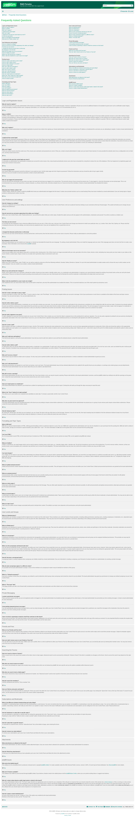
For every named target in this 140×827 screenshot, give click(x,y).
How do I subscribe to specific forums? (78, 70)
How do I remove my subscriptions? (77, 72)
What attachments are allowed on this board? (79, 77)
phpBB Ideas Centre (71, 773)
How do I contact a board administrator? (78, 88)
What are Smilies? (6, 86)
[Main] (11, 4)
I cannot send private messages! (76, 42)
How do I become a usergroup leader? (78, 33)
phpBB (29, 243)
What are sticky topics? (7, 92)
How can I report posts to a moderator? (11, 73)
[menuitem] (130, 11)
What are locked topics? (7, 93)
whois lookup (108, 782)
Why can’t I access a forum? (8, 69)
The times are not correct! (8, 46)
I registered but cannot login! (8, 31)
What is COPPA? (6, 28)
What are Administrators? (75, 27)
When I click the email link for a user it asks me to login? (15, 55)
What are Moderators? (74, 28)
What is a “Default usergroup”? (76, 36)
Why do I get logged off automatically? (11, 37)
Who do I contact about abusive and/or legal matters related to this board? (86, 86)
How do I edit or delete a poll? (9, 68)
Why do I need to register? (8, 27)
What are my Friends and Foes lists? (77, 50)
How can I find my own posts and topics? (78, 62)
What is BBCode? (6, 83)
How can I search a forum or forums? (77, 57)
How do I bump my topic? (8, 78)
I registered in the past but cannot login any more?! (13, 34)
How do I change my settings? (9, 44)
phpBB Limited (45, 765)
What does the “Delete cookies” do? (10, 39)
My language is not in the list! (8, 49)
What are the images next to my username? (12, 51)
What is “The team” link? (74, 37)
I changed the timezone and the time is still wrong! (13, 48)
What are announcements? (8, 90)
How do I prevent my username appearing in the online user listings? (18, 45)
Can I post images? (6, 87)
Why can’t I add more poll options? (10, 66)
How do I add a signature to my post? (10, 63)
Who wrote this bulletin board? (76, 83)
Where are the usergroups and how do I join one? (80, 31)
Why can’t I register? (7, 30)
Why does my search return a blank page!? (79, 59)
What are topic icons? (7, 95)
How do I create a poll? (7, 65)
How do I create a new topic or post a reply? (12, 60)
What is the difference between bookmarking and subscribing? (83, 67)
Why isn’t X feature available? (75, 85)
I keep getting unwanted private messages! (79, 44)
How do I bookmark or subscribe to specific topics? (81, 69)
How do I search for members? (76, 61)
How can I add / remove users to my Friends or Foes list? (82, 52)
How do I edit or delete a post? (9, 62)
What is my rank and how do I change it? (11, 54)
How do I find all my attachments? (76, 78)
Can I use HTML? (6, 84)
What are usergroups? (74, 30)
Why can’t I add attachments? (9, 71)
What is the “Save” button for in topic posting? (12, 75)
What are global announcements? (10, 89)
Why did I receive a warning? (8, 72)
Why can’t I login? (6, 33)
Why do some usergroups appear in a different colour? (81, 34)
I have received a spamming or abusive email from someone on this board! (86, 45)
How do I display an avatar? (8, 52)
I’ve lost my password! (7, 36)
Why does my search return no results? (78, 58)
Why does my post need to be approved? (11, 76)
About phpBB (112, 765)
